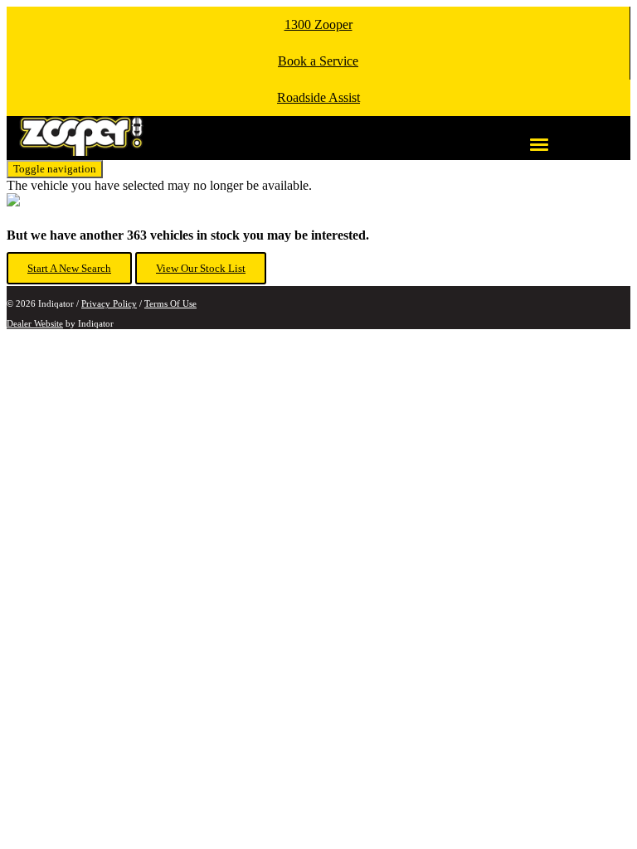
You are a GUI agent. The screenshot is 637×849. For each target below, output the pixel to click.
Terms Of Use (170, 303)
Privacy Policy (109, 303)
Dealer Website (35, 323)
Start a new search (69, 268)
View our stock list (201, 268)
